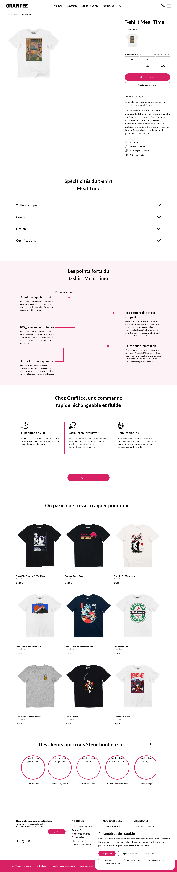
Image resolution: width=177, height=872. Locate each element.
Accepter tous (107, 853)
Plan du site (78, 840)
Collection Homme (112, 826)
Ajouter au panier (147, 77)
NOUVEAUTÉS (71, 6)
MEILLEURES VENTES (90, 6)
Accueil (10, 14)
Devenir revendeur (81, 844)
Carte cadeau (78, 837)
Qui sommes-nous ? (82, 826)
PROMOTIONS (108, 6)
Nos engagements (81, 833)
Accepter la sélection (128, 853)
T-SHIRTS (58, 6)
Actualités (77, 830)
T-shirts (16, 14)
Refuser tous (150, 853)
